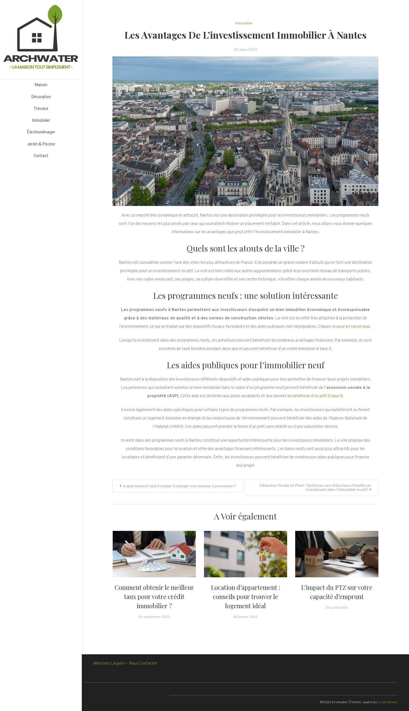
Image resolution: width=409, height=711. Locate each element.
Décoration (41, 97)
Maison (41, 85)
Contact (41, 156)
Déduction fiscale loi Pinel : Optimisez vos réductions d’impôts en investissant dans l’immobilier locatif (315, 487)
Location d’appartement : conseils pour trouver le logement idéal (245, 596)
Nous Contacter (143, 663)
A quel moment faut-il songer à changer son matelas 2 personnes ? (179, 486)
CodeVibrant (387, 702)
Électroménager (41, 132)
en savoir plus (358, 326)
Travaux (41, 108)
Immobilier (41, 120)
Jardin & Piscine (41, 144)
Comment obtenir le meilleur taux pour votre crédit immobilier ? (154, 596)
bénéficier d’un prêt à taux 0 (317, 396)
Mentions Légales (109, 663)
